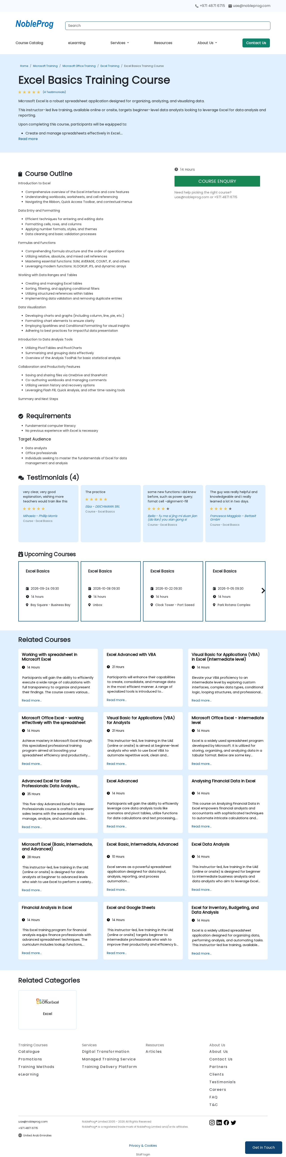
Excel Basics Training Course (144, 66)
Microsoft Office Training (79, 66)
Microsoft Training (45, 66)
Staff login (143, 1154)
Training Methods (36, 1066)
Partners (218, 1066)
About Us (206, 42)
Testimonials (222, 1082)
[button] (262, 590)
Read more (28, 138)
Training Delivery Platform (109, 1066)
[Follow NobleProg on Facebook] (226, 1122)
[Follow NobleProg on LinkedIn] (219, 1122)
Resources (163, 42)
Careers (217, 1089)
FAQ (213, 1097)
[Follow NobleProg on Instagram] (212, 1122)
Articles (154, 1051)
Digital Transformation (105, 1051)
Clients (216, 1074)
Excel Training (110, 66)
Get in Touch (263, 1147)
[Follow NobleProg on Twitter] (233, 1122)
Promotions (30, 1059)
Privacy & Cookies (143, 1145)
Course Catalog (29, 42)
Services (118, 42)
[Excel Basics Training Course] (39, 23)
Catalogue (29, 1051)
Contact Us (256, 42)
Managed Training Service (109, 1059)
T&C (213, 1104)
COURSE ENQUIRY (217, 181)
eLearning (76, 42)
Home (24, 66)
